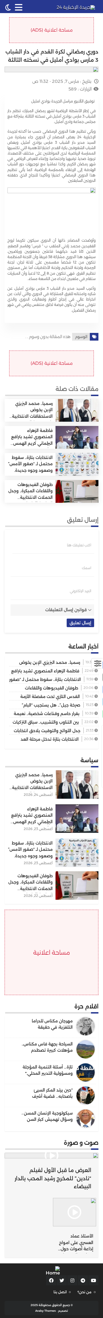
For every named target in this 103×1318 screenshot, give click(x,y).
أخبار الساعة (83, 646)
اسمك (86, 568)
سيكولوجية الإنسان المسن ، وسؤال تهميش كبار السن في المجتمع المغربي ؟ (47, 1119)
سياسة (89, 760)
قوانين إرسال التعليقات (66, 609)
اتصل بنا (60, 1292)
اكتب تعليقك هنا (79, 545)
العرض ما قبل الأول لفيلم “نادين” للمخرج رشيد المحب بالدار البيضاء (53, 1178)
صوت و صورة (81, 1142)
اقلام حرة (86, 1006)
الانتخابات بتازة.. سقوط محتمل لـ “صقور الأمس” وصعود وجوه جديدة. (30, 464)
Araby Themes (45, 1311)
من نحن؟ (85, 1292)
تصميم (63, 1311)
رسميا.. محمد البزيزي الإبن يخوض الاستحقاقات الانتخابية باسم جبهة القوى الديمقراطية (32, 416)
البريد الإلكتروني (80, 591)
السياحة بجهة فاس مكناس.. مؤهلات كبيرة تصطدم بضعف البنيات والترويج (47, 1050)
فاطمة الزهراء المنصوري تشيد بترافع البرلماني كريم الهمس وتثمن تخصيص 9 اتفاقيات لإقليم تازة (32, 443)
